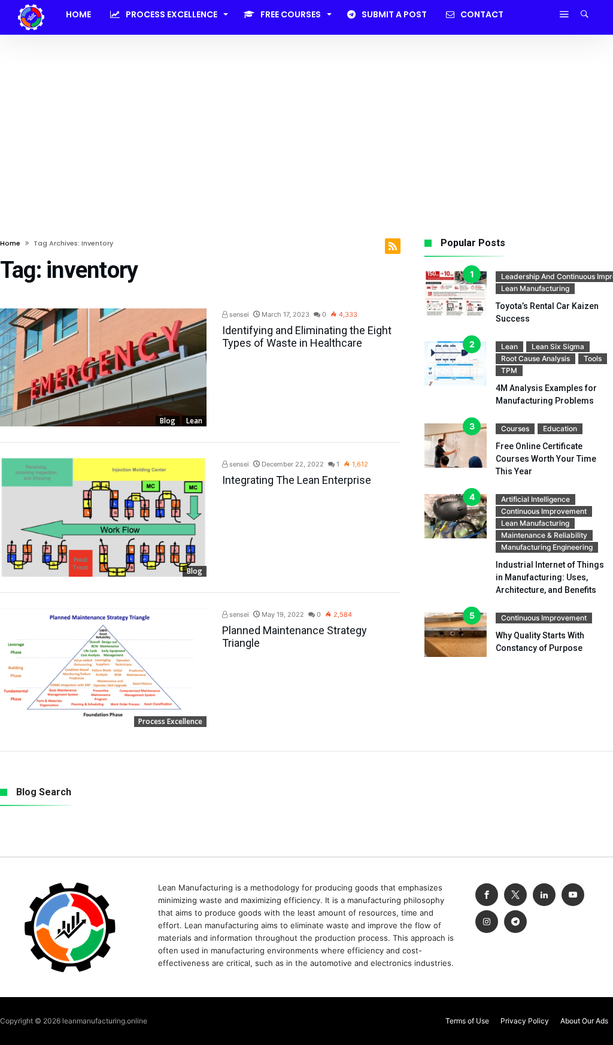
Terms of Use (467, 1020)
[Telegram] (515, 922)
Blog (167, 421)
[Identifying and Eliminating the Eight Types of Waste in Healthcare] (103, 367)
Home (10, 243)
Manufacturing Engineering (547, 547)
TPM (509, 370)
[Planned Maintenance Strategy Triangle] (103, 667)
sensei (238, 314)
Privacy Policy (524, 1020)
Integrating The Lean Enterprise (296, 480)
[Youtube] (573, 895)
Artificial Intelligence (535, 499)
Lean (194, 421)
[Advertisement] (306, 124)
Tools (593, 358)
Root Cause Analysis (535, 358)
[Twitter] (515, 895)
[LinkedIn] (544, 895)
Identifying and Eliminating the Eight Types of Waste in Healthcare (307, 336)
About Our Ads (584, 1020)
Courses (515, 428)
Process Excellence (170, 721)
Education (560, 428)
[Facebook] (486, 895)
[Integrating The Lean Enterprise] (103, 517)
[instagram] (486, 922)
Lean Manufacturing (535, 288)
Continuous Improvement (544, 511)
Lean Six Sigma (558, 346)
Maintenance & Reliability (544, 535)
